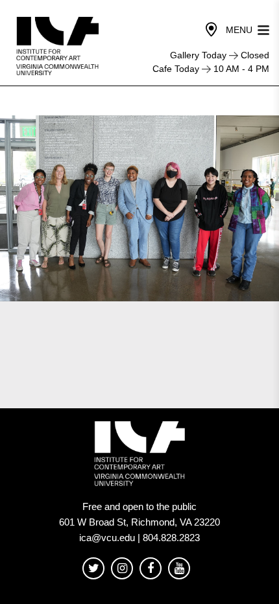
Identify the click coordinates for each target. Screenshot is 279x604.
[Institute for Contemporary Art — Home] (59, 46)
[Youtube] (179, 568)
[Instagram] (122, 568)
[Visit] (211, 29)
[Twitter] (93, 568)
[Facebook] (151, 568)
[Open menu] (263, 29)
